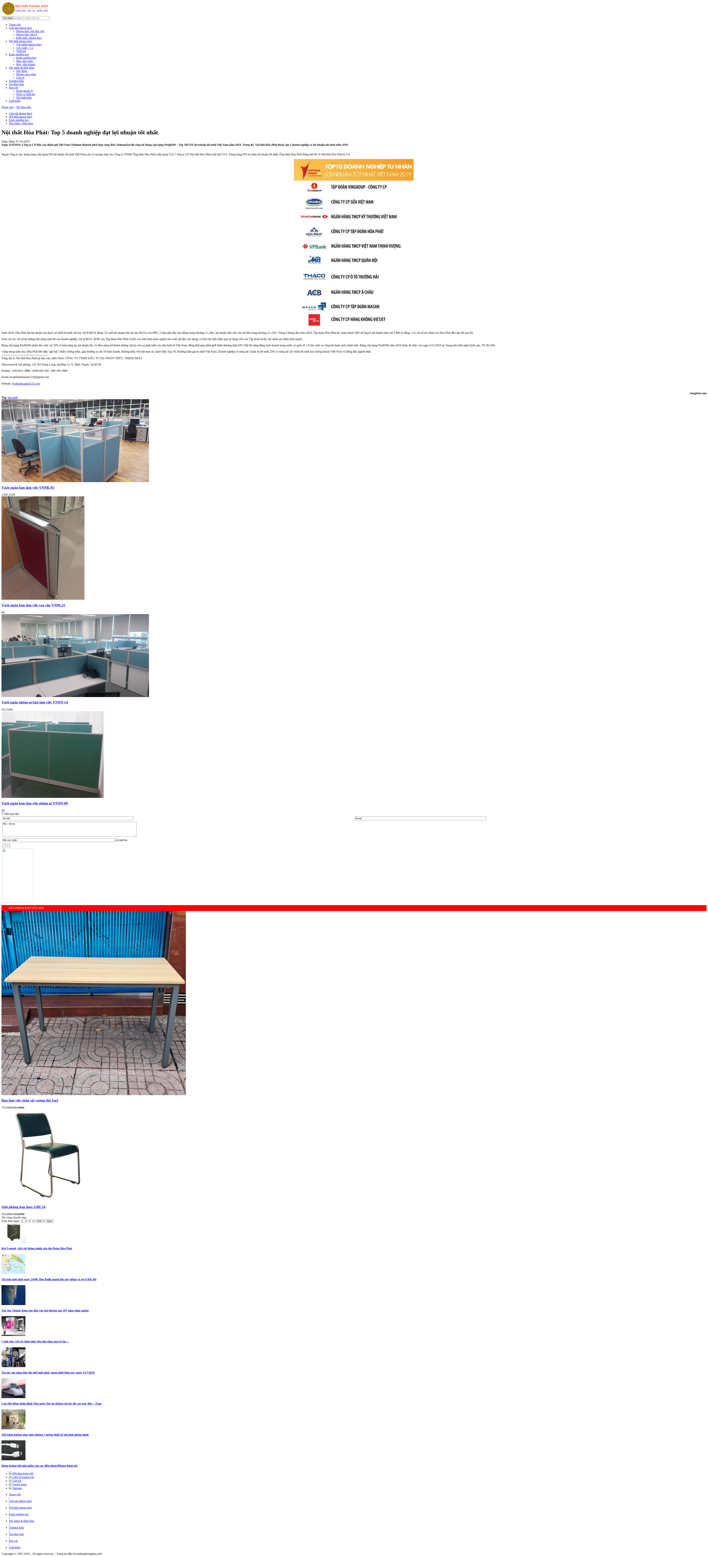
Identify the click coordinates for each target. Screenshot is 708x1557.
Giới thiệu (14, 100)
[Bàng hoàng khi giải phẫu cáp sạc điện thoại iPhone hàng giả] (13, 1459)
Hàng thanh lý (24, 91)
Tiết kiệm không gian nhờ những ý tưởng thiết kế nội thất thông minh (45, 1434)
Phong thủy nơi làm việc (30, 31)
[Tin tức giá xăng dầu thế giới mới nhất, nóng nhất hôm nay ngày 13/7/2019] (13, 1366)
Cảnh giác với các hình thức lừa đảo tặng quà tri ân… (35, 1341)
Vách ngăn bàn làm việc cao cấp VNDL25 (33, 605)
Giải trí (20, 77)
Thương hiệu (16, 81)
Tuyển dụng (19, 1484)
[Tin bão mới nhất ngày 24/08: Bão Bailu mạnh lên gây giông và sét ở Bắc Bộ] (13, 1272)
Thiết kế (21, 51)
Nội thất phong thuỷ (20, 41)
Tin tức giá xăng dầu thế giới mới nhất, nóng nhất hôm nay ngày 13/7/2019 (48, 1372)
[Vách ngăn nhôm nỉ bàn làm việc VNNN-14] (75, 696)
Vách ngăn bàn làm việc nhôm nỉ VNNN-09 (34, 803)
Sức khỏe (21, 71)
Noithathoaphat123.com (26, 383)
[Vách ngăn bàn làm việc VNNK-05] (75, 481)
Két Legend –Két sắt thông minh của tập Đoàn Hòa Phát (36, 1248)
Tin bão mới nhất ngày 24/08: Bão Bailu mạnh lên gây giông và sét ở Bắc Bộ (48, 1279)
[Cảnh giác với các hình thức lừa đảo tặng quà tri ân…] (13, 1335)
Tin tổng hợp (16, 84)
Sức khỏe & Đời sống (21, 67)
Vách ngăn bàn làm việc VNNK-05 (27, 488)
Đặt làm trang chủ (22, 1473)
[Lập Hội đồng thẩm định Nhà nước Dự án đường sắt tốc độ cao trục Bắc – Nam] (13, 1397)
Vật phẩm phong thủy (29, 44)
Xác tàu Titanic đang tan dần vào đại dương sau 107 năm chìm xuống (45, 1310)
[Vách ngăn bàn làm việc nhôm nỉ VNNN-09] (52, 796)
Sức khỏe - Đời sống (21, 123)
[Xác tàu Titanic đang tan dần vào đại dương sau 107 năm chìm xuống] (13, 1304)
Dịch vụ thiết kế (25, 94)
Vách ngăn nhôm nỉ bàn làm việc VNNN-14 (34, 702)
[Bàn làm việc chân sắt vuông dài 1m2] (93, 1094)
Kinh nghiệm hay (19, 54)
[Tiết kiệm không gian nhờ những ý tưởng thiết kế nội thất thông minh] (13, 1428)
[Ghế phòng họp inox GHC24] (47, 1200)
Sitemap (17, 1488)
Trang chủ (15, 24)
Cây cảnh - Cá (24, 47)
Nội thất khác (24, 97)
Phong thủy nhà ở (26, 34)
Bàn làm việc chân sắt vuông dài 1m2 (29, 1100)
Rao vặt (13, 87)
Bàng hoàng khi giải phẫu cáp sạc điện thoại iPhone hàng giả (39, 1465)
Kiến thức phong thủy (29, 37)
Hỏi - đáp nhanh (25, 64)
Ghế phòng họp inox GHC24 (23, 1207)
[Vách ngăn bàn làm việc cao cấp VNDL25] (42, 598)
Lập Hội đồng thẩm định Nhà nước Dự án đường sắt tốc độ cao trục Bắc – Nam (51, 1403)
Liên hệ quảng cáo (23, 1477)
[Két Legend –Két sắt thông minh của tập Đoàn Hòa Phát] (13, 1241)
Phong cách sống (26, 74)
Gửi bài (16, 1480)
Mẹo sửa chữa (24, 61)
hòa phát (13, 397)
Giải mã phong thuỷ (20, 27)
